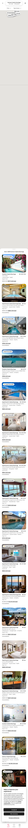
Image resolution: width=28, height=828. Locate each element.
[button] (12, 281)
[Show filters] (25, 3)
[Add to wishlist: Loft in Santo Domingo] (24, 771)
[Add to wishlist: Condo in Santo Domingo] (24, 256)
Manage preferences (14, 818)
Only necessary (14, 814)
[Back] (2, 3)
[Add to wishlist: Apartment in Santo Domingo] (24, 318)
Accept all (14, 810)
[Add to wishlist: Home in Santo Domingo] (24, 738)
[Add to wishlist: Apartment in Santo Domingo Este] (24, 286)
